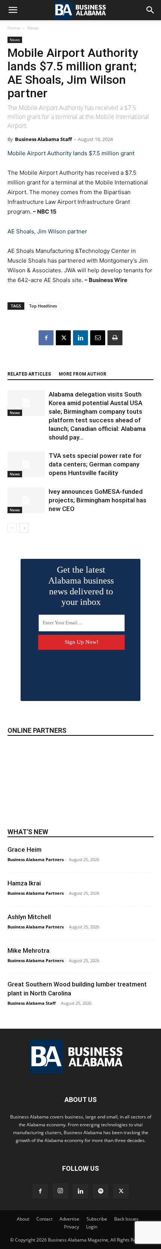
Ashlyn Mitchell (29, 917)
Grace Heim (24, 849)
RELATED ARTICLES (29, 374)
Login (91, 1227)
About (23, 1219)
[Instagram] (60, 1191)
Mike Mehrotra (28, 950)
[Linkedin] (80, 337)
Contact (44, 1219)
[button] (13, 10)
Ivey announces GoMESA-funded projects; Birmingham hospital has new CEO (97, 500)
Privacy (71, 1227)
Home (13, 28)
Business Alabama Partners (35, 859)
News (33, 28)
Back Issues (126, 1219)
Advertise (69, 1219)
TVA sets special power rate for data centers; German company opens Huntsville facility (95, 464)
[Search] (150, 10)
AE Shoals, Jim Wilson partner (47, 231)
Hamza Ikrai (24, 883)
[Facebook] (46, 337)
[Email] (97, 337)
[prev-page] (12, 528)
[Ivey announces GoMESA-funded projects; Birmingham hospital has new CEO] (26, 500)
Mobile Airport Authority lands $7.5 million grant (70, 153)
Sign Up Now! (81, 642)
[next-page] (24, 528)
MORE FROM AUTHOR (82, 374)
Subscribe (96, 1219)
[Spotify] (100, 1191)
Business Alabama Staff (43, 139)
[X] (63, 337)
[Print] (114, 337)
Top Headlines (43, 306)
